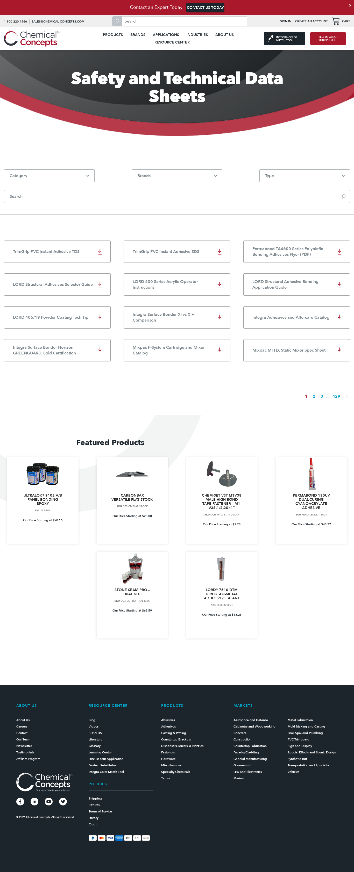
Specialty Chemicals (175, 772)
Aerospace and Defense (250, 720)
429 (336, 396)
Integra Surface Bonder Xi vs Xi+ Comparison (163, 317)
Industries (197, 34)
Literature (95, 739)
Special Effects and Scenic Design (312, 752)
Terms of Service (100, 811)
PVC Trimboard (298, 739)
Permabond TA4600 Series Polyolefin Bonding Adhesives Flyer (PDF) (287, 251)
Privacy (93, 818)
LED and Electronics (247, 772)
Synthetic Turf (297, 759)
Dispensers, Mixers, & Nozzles (182, 746)
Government (242, 765)
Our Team (23, 739)
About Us (224, 34)
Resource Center (172, 42)
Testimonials (25, 752)
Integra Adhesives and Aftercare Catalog (290, 317)
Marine (238, 778)
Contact (21, 733)
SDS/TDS (95, 733)
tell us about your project (328, 38)
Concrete (239, 733)
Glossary (95, 746)
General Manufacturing (250, 759)
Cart (346, 21)
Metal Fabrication (300, 720)
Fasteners (168, 752)
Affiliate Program (28, 759)
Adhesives (168, 726)
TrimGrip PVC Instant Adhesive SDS (166, 252)
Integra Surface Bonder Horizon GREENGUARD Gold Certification (44, 350)
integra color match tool (286, 38)
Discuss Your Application (106, 759)
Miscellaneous (171, 765)
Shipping (95, 798)
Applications (166, 34)
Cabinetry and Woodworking (254, 726)
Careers (21, 726)
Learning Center (100, 752)
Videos (93, 726)
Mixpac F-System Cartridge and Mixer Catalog (169, 350)
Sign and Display (300, 746)
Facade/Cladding (246, 752)
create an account (311, 21)
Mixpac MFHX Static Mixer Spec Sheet (288, 350)
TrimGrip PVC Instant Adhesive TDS (46, 252)
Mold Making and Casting (306, 726)
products (113, 34)
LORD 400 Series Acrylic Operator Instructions (165, 284)
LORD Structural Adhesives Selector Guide (53, 284)
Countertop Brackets (176, 739)
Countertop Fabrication (250, 746)
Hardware (168, 759)
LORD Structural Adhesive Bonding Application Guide (285, 284)
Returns (94, 805)
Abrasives (168, 720)
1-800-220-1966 (15, 21)
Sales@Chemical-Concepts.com (58, 21)
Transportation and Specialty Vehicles (308, 768)
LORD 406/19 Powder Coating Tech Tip (50, 317)
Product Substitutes (102, 765)
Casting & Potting (173, 733)
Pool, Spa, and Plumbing (305, 733)
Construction (242, 739)
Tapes (165, 778)
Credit (93, 824)
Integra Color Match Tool (106, 772)
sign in (285, 21)
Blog (92, 720)
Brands (137, 34)
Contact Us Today (205, 7)
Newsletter (24, 746)
